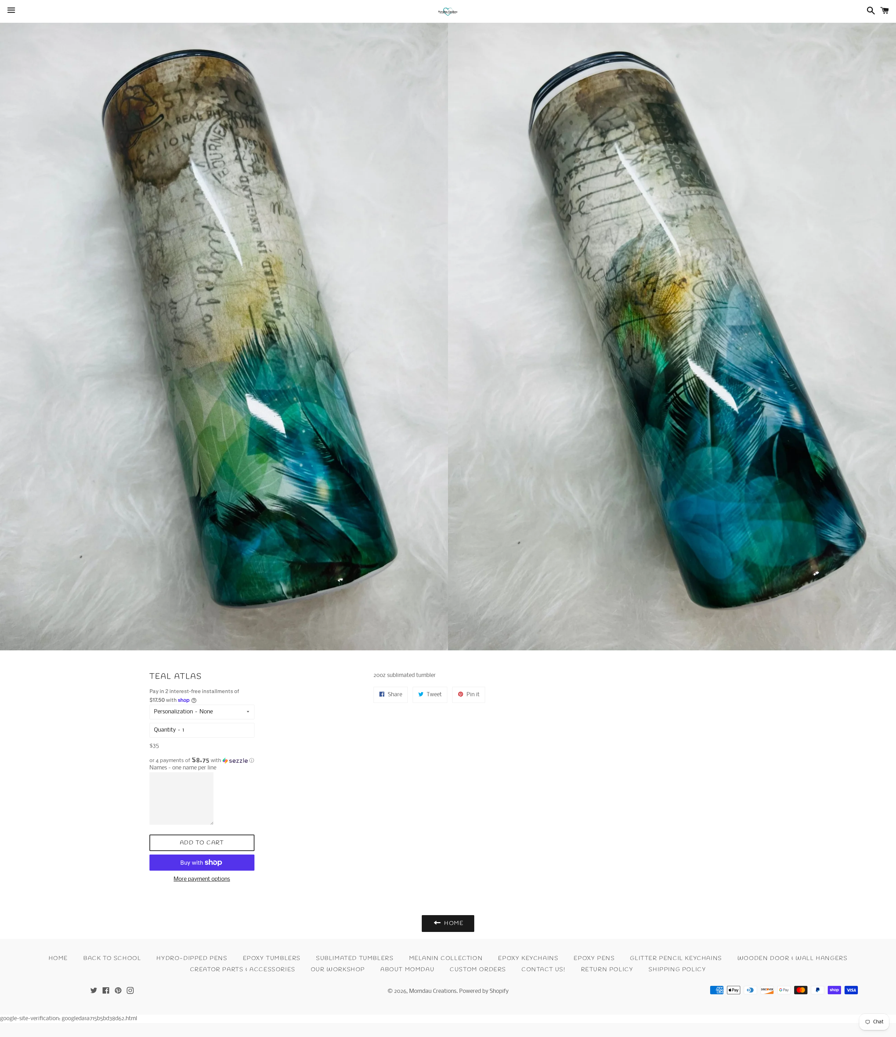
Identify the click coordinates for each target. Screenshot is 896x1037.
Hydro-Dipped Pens (191, 958)
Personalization (173, 712)
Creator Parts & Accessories (242, 969)
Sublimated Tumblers (354, 958)
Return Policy (607, 969)
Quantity (165, 730)
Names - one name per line (182, 768)
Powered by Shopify (484, 991)
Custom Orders (478, 969)
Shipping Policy (677, 969)
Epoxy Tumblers (272, 958)
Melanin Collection (446, 958)
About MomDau (407, 969)
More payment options (202, 879)
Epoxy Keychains (528, 958)
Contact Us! (544, 969)
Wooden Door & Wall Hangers (792, 958)
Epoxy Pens (594, 958)
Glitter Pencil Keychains (676, 958)
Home (58, 958)
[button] (201, 761)
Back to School (112, 958)
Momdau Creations (432, 991)
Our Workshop (338, 969)
